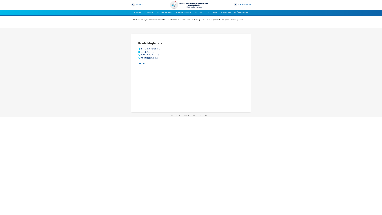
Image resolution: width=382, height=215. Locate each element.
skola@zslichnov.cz (244, 5)
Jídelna (213, 12)
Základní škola (166, 12)
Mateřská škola (184, 12)
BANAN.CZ (186, 115)
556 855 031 (139, 5)
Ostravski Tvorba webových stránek (197, 115)
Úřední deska (242, 12)
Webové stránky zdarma (177, 115)
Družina (201, 12)
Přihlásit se (208, 115)
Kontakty (227, 12)
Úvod (138, 12)
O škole (150, 12)
